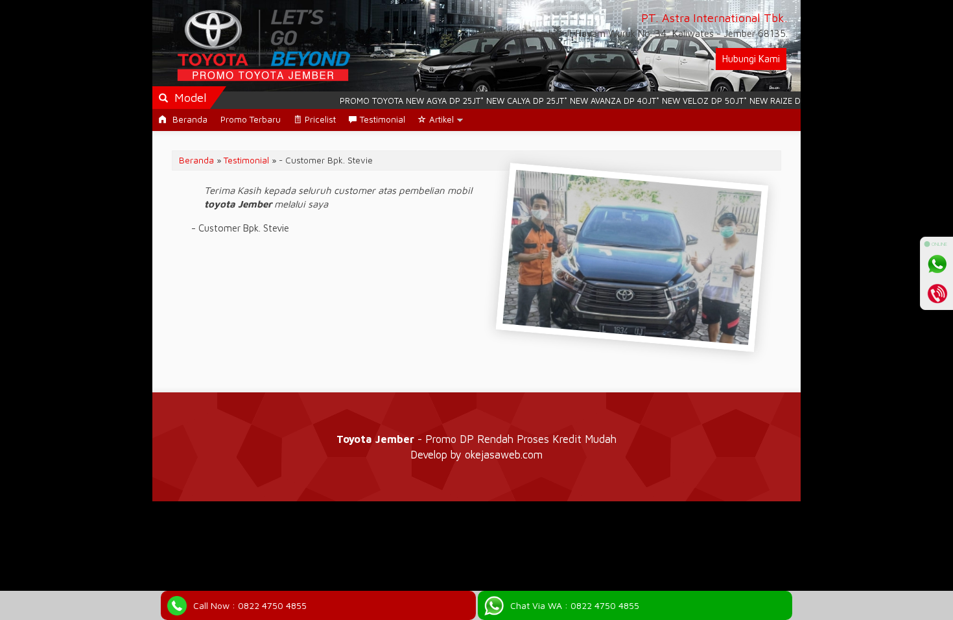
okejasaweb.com (504, 454)
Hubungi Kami (751, 58)
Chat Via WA (574, 605)
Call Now (250, 605)
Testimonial (382, 119)
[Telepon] (937, 293)
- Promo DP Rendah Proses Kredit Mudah (476, 439)
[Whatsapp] (937, 264)
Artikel (441, 119)
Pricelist (320, 119)
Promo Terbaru (250, 119)
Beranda (188, 119)
